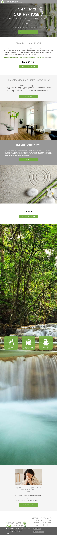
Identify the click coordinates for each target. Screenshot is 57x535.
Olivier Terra (29, 96)
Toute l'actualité (28, 504)
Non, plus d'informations (38, 531)
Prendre (28, 32)
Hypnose (28, 159)
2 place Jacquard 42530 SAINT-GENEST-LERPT (28, 27)
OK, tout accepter (37, 528)
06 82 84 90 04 (29, 24)
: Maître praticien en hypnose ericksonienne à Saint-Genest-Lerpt (23, 57)
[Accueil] (2, 1)
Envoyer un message (28, 66)
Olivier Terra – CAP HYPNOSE (13, 2)
